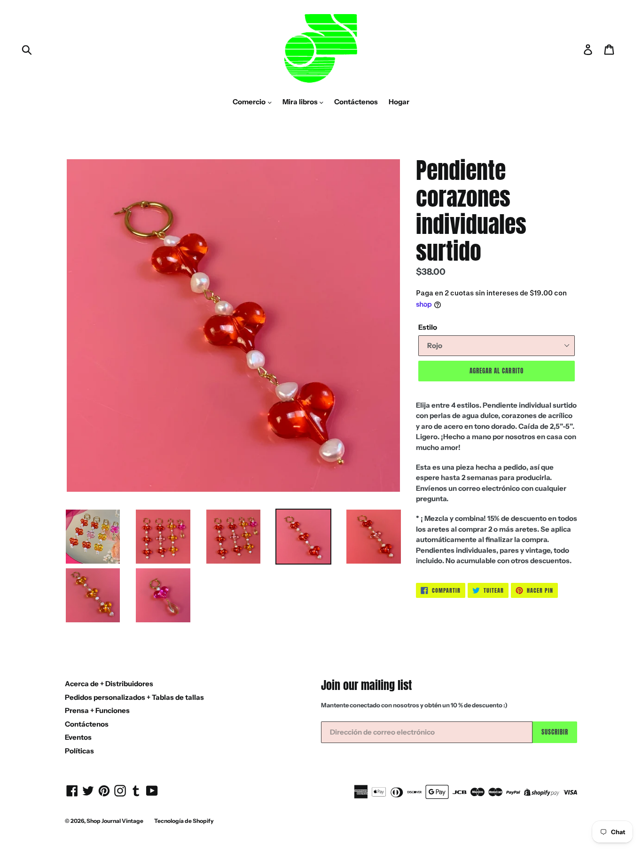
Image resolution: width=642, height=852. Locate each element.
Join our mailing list (366, 685)
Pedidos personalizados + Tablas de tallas (134, 697)
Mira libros (300, 101)
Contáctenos (356, 101)
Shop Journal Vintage (114, 820)
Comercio (250, 101)
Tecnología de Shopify (184, 820)
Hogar (399, 101)
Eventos (78, 737)
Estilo (427, 327)
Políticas (79, 750)
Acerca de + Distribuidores (109, 683)
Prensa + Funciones (97, 710)
